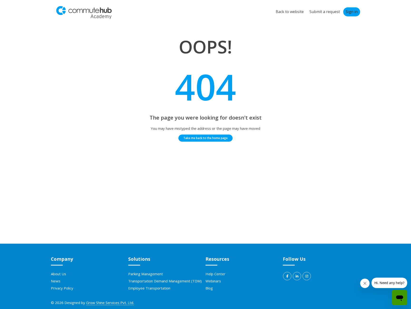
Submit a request (324, 11)
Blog (209, 288)
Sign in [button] (352, 11)
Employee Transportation (149, 288)
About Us (58, 273)
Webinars (213, 281)
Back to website (290, 11)
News (55, 281)
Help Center (215, 273)
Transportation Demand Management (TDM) (165, 281)
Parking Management (145, 273)
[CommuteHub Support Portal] (84, 18)
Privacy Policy (62, 288)
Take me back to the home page (205, 138)
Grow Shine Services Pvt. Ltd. (110, 302)
